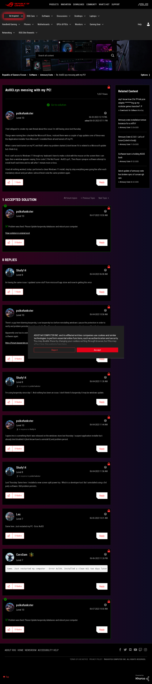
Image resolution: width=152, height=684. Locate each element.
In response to (30, 386)
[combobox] (76, 55)
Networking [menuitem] (7, 32)
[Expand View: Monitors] (84, 24)
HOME (20, 650)
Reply (101, 182)
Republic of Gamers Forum (14, 75)
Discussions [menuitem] (62, 16)
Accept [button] (97, 350)
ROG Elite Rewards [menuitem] (26, 32)
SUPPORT (116, 4)
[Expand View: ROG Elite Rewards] (36, 33)
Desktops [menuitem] (79, 16)
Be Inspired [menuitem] (14, 16)
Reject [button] (55, 350)
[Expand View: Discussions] (69, 16)
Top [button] (7, 677)
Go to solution (58, 104)
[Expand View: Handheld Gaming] (19, 24)
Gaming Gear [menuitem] (95, 24)
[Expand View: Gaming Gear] (102, 24)
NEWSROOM (30, 650)
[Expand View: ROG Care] (36, 16)
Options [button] (144, 75)
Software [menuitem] (46, 16)
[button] (8, 182)
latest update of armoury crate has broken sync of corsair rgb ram (131, 174)
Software (33, 75)
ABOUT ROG (10, 650)
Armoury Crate (46, 75)
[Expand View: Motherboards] (51, 24)
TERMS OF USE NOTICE (79, 659)
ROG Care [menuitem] (31, 16)
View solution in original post (17, 233)
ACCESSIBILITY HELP (48, 650)
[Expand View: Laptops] (98, 16)
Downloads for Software (128, 110)
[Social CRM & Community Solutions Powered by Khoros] (142, 678)
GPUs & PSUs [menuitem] (62, 24)
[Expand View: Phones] (32, 24)
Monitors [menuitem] (79, 24)
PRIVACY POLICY (95, 659)
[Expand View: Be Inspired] (21, 16)
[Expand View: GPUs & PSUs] (70, 24)
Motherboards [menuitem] (44, 24)
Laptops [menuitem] (93, 16)
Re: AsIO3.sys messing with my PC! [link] (71, 75)
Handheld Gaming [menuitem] (9, 24)
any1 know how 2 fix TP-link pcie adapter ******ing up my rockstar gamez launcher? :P (131, 103)
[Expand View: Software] (51, 16)
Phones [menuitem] (27, 24)
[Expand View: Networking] (13, 33)
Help (140, 24)
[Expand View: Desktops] (84, 16)
